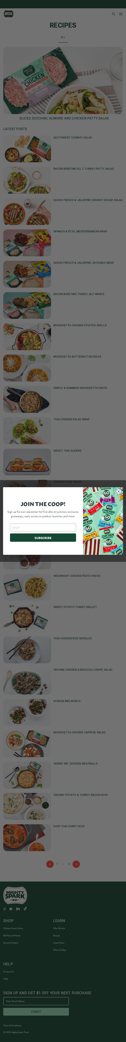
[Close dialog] (118, 491)
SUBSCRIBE (43, 537)
